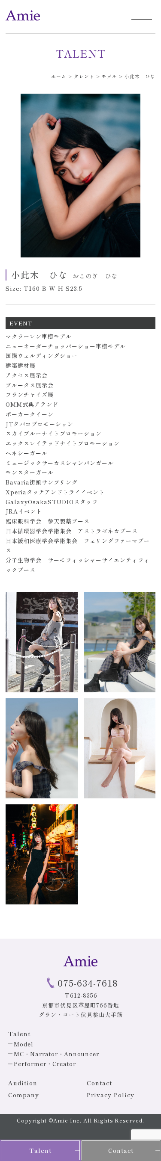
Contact (99, 1082)
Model (23, 1044)
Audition (22, 1082)
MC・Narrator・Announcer (56, 1054)
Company (23, 1094)
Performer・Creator (45, 1064)
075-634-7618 (88, 982)
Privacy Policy (110, 1094)
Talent (40, 1150)
